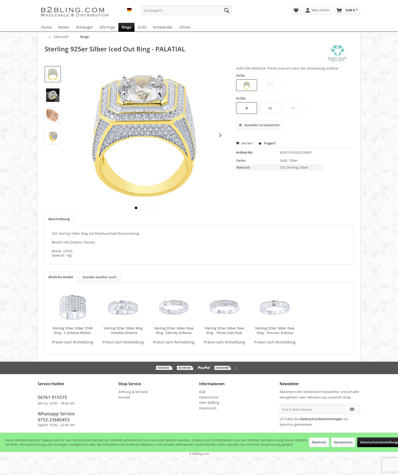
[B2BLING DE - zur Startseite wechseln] (74, 11)
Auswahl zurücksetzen (262, 125)
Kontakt (124, 397)
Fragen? (269, 143)
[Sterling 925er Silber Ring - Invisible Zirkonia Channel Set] (123, 307)
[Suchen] (226, 10)
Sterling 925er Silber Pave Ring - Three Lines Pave (224, 330)
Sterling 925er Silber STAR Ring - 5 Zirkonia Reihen (72, 330)
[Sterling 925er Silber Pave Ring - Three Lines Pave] (224, 307)
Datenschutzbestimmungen (321, 419)
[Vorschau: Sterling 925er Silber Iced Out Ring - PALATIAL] (53, 74)
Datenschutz (208, 397)
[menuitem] (186, 10)
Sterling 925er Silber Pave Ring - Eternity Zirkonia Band (173, 330)
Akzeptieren (343, 442)
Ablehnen (319, 442)
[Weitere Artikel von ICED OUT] (337, 53)
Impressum (208, 408)
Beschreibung (59, 219)
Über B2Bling (209, 402)
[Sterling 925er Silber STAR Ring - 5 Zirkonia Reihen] (72, 307)
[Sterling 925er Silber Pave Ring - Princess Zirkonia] (275, 307)
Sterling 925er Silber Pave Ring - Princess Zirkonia (275, 330)
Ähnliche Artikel (60, 277)
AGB (202, 392)
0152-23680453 (54, 420)
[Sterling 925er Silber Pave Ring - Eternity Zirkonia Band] (173, 307)
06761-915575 (52, 397)
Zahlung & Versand (133, 392)
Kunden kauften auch (100, 277)
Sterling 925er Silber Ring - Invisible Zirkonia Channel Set (123, 330)
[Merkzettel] (296, 10)
